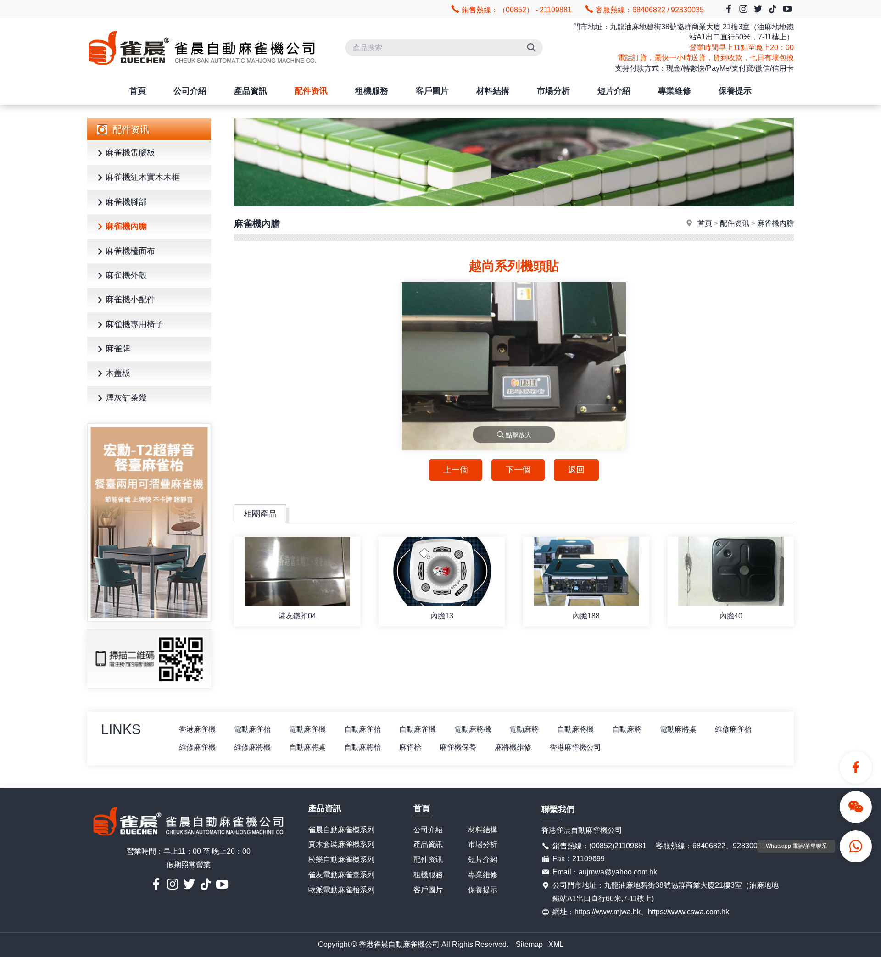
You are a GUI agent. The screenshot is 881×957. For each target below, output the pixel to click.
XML (555, 944)
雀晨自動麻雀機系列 (341, 830)
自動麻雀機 (417, 729)
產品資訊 (250, 90)
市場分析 (553, 90)
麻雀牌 (118, 348)
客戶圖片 (432, 90)
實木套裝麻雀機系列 (341, 844)
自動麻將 (626, 729)
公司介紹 (189, 90)
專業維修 (674, 90)
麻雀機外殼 (126, 275)
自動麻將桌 (307, 747)
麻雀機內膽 (126, 226)
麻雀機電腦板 (130, 152)
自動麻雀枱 (362, 729)
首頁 (137, 90)
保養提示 (735, 90)
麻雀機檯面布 (130, 251)
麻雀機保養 (458, 747)
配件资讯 (311, 90)
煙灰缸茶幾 (126, 397)
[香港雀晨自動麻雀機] (202, 73)
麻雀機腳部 (126, 201)
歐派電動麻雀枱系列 (341, 890)
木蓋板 (118, 373)
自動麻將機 (575, 729)
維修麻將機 (252, 747)
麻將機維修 (513, 747)
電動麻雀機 (307, 729)
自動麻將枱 (362, 747)
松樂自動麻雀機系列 (341, 859)
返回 (576, 469)
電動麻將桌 (678, 729)
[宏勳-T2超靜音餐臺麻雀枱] (149, 522)
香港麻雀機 (197, 729)
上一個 (455, 469)
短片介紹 (613, 90)
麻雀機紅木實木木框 (143, 177)
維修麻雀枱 (733, 729)
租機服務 (371, 90)
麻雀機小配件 (130, 299)
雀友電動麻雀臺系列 (341, 875)
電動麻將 (524, 729)
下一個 (518, 469)
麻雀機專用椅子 (134, 324)
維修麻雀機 (197, 747)
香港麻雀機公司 (575, 747)
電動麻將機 (472, 729)
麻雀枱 (410, 747)
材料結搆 (492, 90)
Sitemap (529, 944)
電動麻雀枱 (252, 729)
